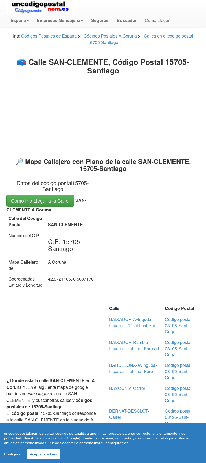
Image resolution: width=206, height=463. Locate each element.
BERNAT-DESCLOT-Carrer (129, 414)
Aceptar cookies (43, 454)
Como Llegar (157, 20)
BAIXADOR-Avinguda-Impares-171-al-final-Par (132, 322)
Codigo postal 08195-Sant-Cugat (178, 325)
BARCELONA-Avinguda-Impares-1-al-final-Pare (133, 368)
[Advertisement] (103, 114)
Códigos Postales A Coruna (110, 36)
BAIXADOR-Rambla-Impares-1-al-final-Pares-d (134, 345)
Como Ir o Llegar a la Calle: (40, 200)
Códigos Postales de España (49, 36)
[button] (19, 20)
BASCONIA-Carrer (127, 388)
